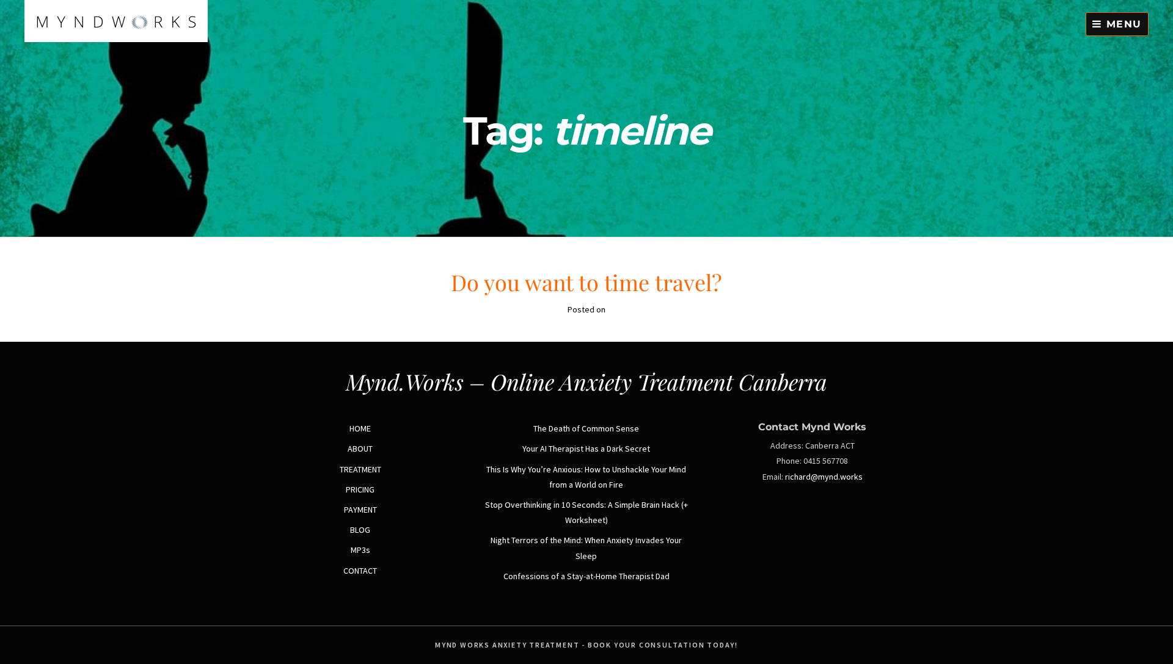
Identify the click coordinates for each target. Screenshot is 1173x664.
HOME (360, 428)
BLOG (360, 529)
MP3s (360, 549)
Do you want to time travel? (586, 282)
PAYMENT (360, 509)
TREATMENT (360, 469)
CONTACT (360, 570)
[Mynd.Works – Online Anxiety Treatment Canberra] (116, 39)
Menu (1122, 24)
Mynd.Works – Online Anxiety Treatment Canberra (586, 381)
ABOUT (360, 448)
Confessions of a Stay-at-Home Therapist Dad (586, 576)
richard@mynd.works (824, 476)
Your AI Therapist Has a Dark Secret (586, 448)
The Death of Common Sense (586, 428)
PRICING (360, 489)
